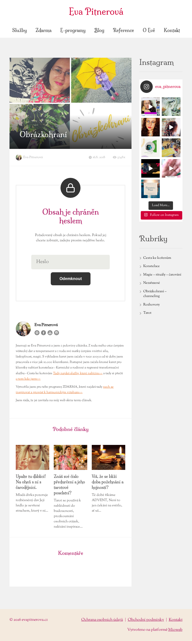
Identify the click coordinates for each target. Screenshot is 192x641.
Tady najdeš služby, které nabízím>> (77, 373)
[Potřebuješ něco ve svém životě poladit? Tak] (150, 189)
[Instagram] (56, 332)
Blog (99, 30)
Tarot (147, 313)
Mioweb (175, 630)
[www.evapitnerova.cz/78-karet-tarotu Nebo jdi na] (150, 106)
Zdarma (44, 30)
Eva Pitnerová (96, 11)
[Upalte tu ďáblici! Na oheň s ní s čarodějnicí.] (32, 457)
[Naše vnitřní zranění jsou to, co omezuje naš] (171, 106)
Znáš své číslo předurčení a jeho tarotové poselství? (69, 484)
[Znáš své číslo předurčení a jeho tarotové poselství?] (70, 457)
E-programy (73, 30)
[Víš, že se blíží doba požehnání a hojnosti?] (108, 457)
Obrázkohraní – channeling (154, 294)
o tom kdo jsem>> (28, 379)
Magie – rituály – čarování (162, 274)
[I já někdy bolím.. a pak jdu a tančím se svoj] (171, 127)
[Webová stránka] (37, 332)
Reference (123, 30)
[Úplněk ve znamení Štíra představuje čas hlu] (150, 147)
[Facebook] (43, 332)
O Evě (149, 30)
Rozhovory (151, 304)
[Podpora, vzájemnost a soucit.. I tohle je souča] (171, 147)
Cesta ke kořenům (157, 258)
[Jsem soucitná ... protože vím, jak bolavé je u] (150, 127)
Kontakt (172, 30)
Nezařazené (151, 283)
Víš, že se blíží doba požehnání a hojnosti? (108, 482)
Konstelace (151, 266)
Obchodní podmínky (146, 620)
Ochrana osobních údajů (102, 620)
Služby (19, 30)
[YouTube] (50, 332)
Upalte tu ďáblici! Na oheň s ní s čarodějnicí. (31, 482)
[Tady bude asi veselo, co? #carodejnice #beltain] (150, 168)
